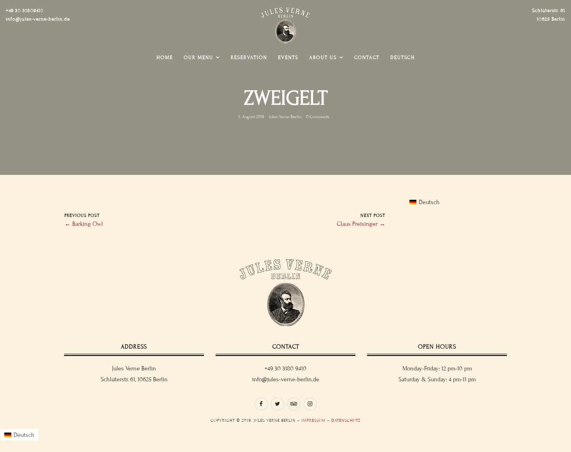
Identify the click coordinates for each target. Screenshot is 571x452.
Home (165, 57)
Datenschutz (345, 420)
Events (288, 57)
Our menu (198, 57)
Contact (367, 57)
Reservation (249, 57)
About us (323, 57)
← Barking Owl (83, 223)
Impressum (313, 420)
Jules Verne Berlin (285, 116)
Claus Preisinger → (361, 223)
